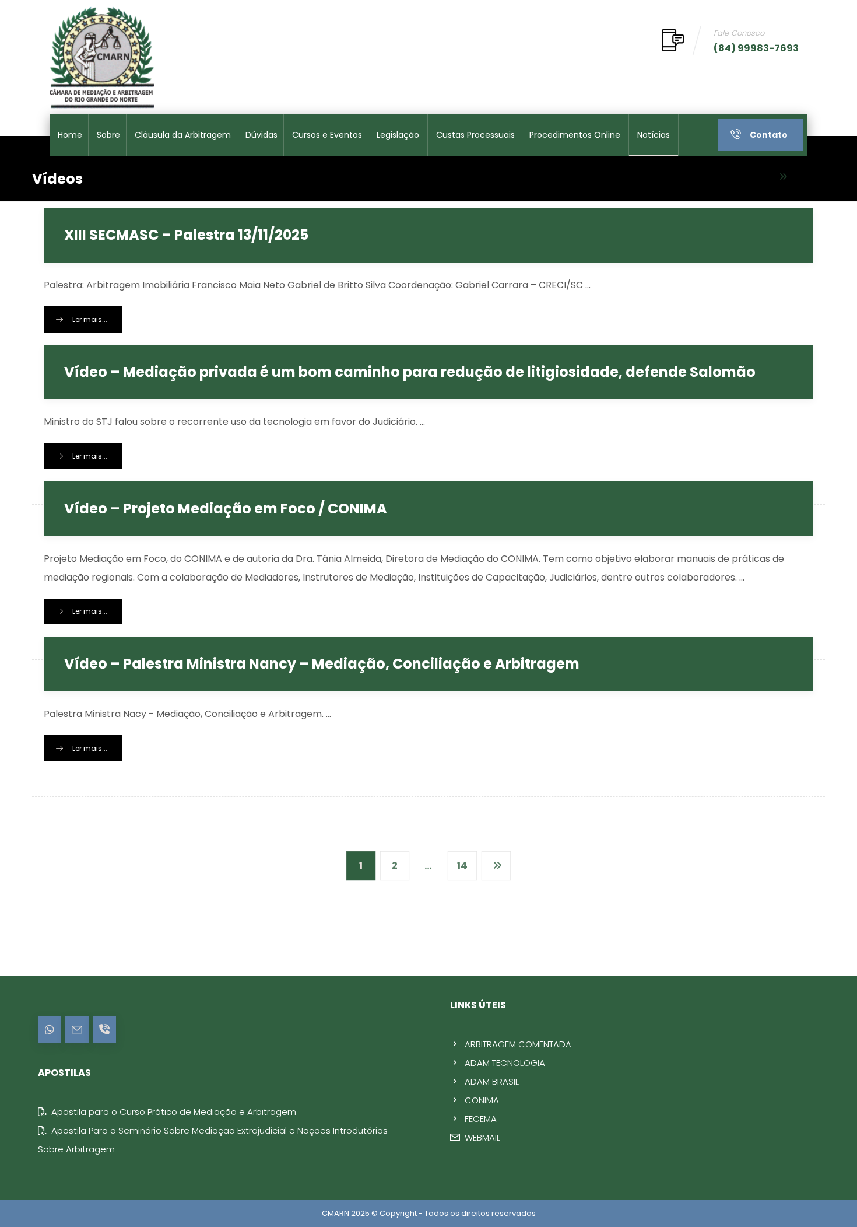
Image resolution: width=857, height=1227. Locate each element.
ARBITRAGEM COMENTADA (518, 1044)
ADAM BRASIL (492, 1081)
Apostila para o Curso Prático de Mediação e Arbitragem (173, 1112)
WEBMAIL (482, 1137)
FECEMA (481, 1119)
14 (462, 865)
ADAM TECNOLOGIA (505, 1063)
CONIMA (482, 1100)
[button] (49, 1029)
